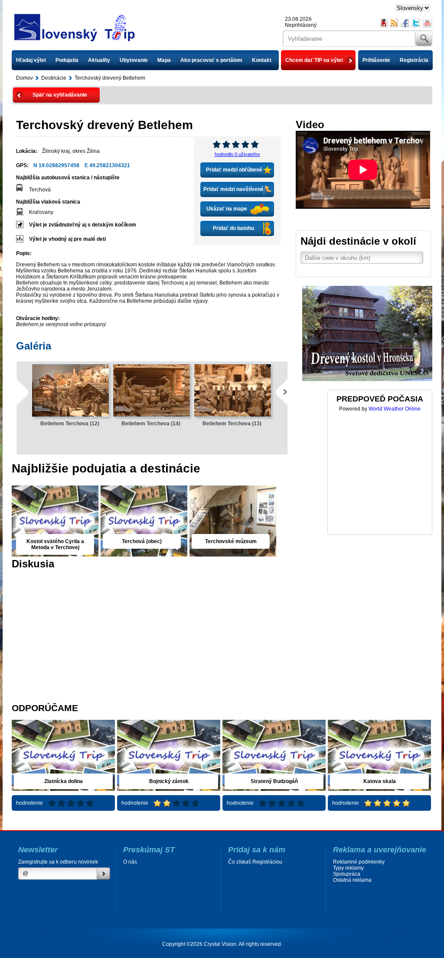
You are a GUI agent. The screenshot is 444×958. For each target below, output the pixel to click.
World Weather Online (395, 409)
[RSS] (394, 23)
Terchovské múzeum (231, 541)
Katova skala (379, 781)
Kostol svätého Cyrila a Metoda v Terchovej (55, 544)
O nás (130, 862)
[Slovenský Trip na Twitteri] (416, 23)
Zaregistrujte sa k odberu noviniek (58, 862)
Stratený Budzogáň (274, 781)
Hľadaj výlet (31, 60)
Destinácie (53, 78)
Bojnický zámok (169, 781)
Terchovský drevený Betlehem (110, 78)
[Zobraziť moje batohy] (383, 23)
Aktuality (99, 60)
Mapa (164, 60)
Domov (24, 78)
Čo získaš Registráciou (255, 862)
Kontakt (261, 60)
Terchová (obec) (142, 541)
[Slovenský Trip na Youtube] (428, 23)
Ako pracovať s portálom (211, 60)
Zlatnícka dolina (63, 781)
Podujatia (67, 60)
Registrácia (414, 60)
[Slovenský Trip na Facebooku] (405, 23)
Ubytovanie (134, 60)
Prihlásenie (376, 60)
